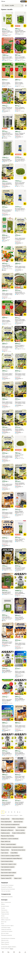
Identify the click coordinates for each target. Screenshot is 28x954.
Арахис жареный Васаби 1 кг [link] (6, 237)
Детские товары (5, 933)
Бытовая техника (5, 906)
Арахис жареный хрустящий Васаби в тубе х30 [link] (19, 593)
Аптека (2, 915)
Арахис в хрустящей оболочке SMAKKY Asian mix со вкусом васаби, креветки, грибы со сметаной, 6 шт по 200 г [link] (7, 700)
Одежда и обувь (5, 912)
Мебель (3, 904)
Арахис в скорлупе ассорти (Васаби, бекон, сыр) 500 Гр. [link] (6, 803)
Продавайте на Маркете (6, 887)
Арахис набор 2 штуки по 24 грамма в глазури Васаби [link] (7, 294)
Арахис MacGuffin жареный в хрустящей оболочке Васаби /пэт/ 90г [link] (7, 133)
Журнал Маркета (5, 944)
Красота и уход (4, 917)
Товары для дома (5, 914)
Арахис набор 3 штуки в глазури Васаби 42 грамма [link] (20, 239)
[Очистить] (22, 5)
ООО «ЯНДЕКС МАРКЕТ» (10, 946)
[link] (5, 819)
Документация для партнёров (8, 889)
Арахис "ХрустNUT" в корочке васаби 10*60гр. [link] (20, 540)
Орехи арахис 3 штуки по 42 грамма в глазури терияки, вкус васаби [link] (7, 541)
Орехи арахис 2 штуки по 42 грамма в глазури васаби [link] (20, 402)
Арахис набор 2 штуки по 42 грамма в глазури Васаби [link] (20, 267)
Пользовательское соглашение (8, 938)
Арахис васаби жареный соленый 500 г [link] (20, 292)
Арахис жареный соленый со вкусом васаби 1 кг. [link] (19, 618)
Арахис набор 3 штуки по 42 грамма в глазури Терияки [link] (20, 644)
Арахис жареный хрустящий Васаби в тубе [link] (7, 753)
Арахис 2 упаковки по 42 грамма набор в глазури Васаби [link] (7, 210)
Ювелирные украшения (6, 935)
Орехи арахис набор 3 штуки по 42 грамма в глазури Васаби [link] (7, 374)
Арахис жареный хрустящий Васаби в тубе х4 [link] (19, 699)
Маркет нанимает (5, 942)
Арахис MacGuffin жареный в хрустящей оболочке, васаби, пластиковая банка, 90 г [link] (20, 31)
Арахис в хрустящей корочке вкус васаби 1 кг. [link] (20, 320)
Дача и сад (3, 921)
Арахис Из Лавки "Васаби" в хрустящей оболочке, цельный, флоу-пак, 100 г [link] (7, 31)
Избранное (14, 952)
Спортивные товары (5, 927)
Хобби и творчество (5, 919)
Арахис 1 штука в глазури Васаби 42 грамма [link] (19, 429)
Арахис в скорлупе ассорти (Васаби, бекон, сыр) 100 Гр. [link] (19, 803)
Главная (3, 952)
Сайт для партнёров (5, 891)
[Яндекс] (11, 949)
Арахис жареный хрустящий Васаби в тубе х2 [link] (7, 671)
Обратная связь (4, 940)
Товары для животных (6, 929)
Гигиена (3, 908)
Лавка (8, 952)
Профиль (25, 952)
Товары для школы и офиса (7, 925)
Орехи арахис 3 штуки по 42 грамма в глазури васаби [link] (20, 374)
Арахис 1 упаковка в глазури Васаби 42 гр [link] (20, 108)
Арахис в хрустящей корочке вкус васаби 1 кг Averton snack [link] (7, 57)
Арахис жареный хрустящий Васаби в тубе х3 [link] (19, 753)
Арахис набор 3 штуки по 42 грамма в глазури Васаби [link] (7, 347)
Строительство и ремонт (6, 931)
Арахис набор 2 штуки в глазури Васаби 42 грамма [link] (7, 485)
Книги (2, 923)
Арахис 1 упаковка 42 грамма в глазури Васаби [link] (20, 134)
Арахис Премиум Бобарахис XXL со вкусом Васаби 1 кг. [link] (19, 512)
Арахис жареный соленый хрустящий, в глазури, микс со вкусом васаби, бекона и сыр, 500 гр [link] (7, 266)
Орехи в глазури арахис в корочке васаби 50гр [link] (6, 83)
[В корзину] (12, 25)
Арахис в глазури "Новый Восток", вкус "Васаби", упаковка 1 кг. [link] (7, 160)
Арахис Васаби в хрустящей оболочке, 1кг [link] (7, 617)
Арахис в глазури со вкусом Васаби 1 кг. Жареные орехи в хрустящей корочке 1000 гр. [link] (19, 346)
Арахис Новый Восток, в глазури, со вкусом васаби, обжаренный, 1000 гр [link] (7, 108)
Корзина (19, 952)
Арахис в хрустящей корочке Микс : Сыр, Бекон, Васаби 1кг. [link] (19, 777)
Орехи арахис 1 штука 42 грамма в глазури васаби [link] (20, 568)
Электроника (4, 910)
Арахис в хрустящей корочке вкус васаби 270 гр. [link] (20, 672)
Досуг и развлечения (6, 902)
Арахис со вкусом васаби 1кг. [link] (19, 455)
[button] (26, 5)
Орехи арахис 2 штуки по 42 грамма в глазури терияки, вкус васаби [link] (7, 513)
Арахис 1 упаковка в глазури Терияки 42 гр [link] (7, 777)
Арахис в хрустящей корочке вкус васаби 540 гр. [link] (7, 726)
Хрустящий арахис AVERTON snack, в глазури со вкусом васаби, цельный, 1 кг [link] (7, 592)
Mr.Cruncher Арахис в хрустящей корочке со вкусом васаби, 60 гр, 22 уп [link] (20, 159)
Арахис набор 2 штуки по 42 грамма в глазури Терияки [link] (20, 726)
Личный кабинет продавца (7, 885)
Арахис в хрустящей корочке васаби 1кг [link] (19, 183)
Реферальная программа (6, 896)
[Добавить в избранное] (12, 13)
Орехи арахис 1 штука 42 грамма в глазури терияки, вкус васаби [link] (7, 642)
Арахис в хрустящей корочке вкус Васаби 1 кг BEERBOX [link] (20, 57)
